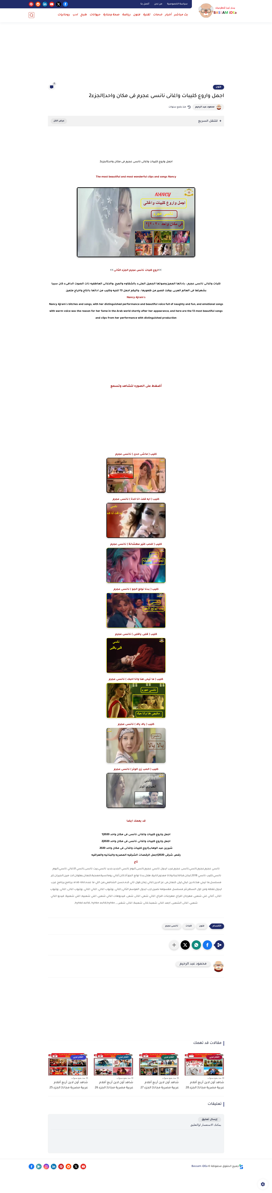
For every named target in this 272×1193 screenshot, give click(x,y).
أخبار (168, 14)
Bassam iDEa (200, 1166)
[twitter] (58, 4)
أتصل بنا (144, 4)
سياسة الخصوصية (177, 4)
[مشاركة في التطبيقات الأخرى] (174, 945)
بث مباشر (181, 14)
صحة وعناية (111, 14)
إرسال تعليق (209, 1119)
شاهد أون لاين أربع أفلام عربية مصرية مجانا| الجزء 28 (205, 1085)
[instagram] (46, 1166)
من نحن (158, 4)
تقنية (146, 14)
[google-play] (39, 1166)
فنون (136, 14)
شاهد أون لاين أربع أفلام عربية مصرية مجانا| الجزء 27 (159, 1085)
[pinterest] (31, 4)
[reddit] (38, 4)
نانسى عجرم (171, 926)
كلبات (189, 926)
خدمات (157, 14)
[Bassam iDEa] (218, 11)
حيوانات (95, 14)
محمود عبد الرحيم (204, 107)
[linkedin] (44, 4)
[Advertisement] (136, 56)
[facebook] (65, 4)
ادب (75, 14)
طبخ (83, 14)
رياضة (126, 14)
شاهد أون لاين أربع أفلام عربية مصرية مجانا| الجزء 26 (114, 1085)
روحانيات (64, 14)
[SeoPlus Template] (241, 1166)
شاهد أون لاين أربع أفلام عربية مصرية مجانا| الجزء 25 (68, 1085)
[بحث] (31, 15)
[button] (207, 945)
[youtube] (51, 4)
